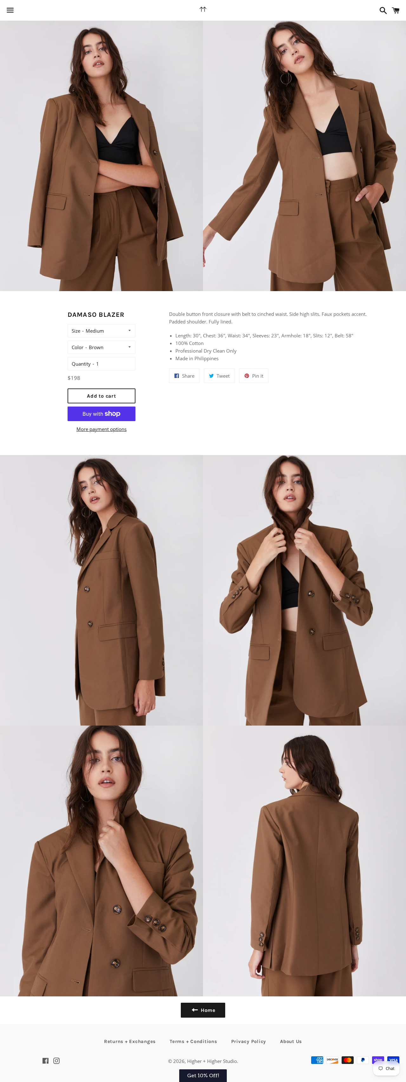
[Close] (285, 481)
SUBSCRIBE (247, 568)
